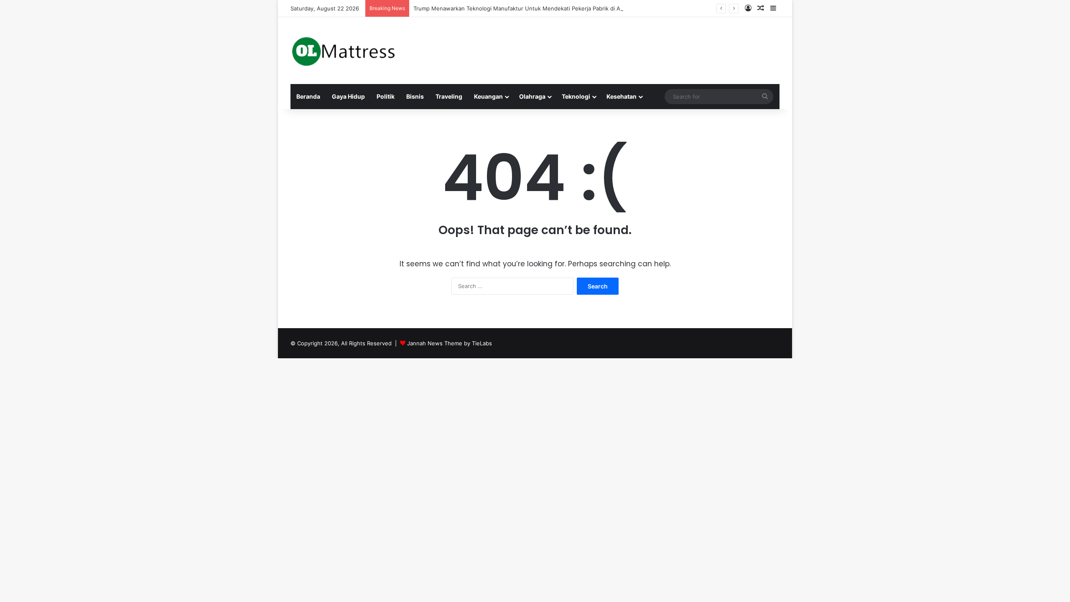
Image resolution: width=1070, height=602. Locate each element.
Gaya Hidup (348, 96)
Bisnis (415, 96)
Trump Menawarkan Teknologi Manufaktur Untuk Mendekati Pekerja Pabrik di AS (518, 8)
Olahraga (532, 96)
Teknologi (576, 96)
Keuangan (488, 96)
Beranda (308, 96)
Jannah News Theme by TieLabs (449, 343)
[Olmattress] (343, 50)
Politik (386, 96)
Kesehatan (621, 96)
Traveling (449, 96)
